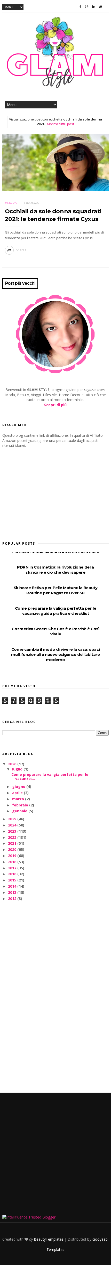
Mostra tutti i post (60, 124)
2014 (12, 886)
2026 (12, 763)
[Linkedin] (93, 6)
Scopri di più (55, 404)
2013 (12, 892)
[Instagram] (86, 6)
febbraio (20, 805)
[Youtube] (100, 6)
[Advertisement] (41, 493)
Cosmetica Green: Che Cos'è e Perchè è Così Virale (55, 631)
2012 (12, 898)
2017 (12, 868)
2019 (12, 855)
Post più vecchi (20, 283)
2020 (12, 849)
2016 (12, 873)
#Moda (11, 202)
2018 (12, 861)
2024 (12, 825)
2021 (12, 843)
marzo (18, 798)
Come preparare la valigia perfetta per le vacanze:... (49, 776)
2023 (12, 831)
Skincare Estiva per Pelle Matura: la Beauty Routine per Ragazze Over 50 (56, 590)
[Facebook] (80, 6)
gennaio (20, 810)
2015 (12, 880)
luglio (17, 769)
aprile (18, 792)
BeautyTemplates (49, 1239)
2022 (12, 837)
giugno (19, 786)
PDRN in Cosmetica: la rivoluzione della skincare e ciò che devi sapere (55, 570)
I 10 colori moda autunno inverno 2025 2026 (55, 551)
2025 (12, 818)
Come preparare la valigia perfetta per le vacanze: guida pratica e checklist (55, 611)
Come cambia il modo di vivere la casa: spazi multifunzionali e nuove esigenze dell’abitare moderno (55, 654)
